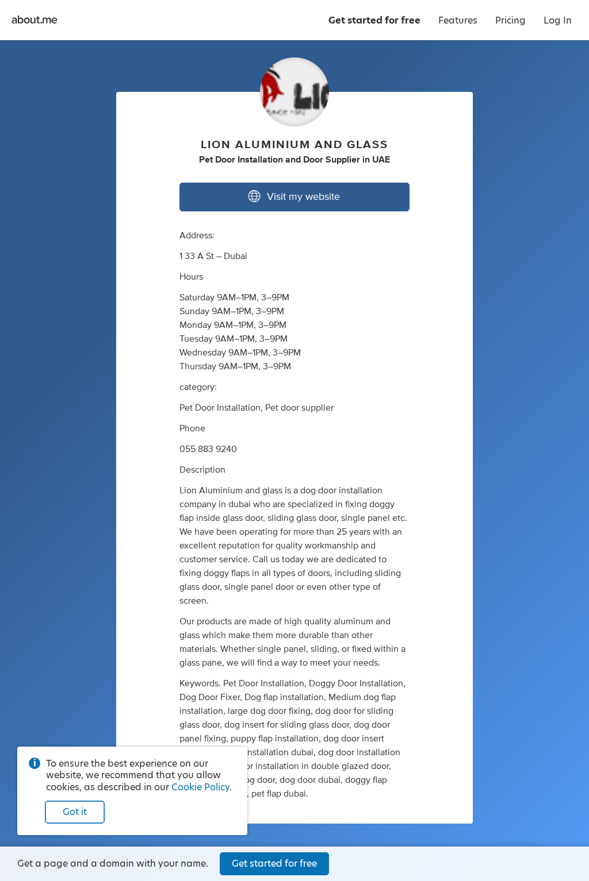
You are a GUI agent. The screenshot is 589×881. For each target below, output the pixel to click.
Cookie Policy (200, 787)
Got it (75, 811)
